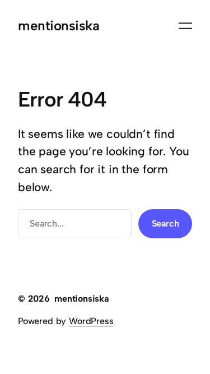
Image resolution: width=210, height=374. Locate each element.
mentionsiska (58, 25)
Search (165, 223)
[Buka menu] (185, 26)
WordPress (91, 321)
